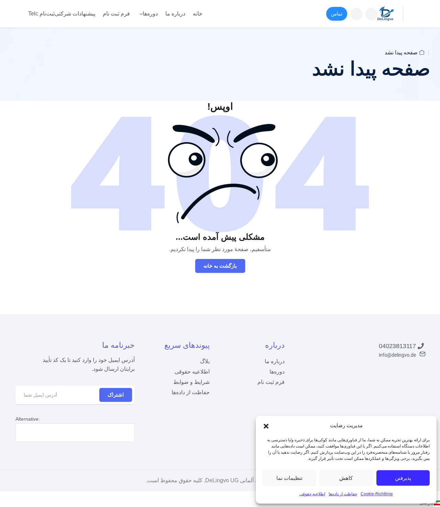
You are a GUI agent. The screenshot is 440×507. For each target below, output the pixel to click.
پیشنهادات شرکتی (75, 14)
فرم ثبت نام (116, 14)
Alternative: (27, 419)
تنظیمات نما (289, 478)
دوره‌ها (150, 14)
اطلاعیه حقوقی (312, 494)
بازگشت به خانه (220, 266)
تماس (336, 14)
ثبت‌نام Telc (41, 14)
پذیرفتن (403, 478)
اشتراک (116, 395)
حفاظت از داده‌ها (343, 494)
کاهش (346, 478)
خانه (197, 14)
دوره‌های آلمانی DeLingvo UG (240, 480)
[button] (266, 425)
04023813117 (397, 346)
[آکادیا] (385, 13)
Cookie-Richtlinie (377, 494)
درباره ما (175, 14)
